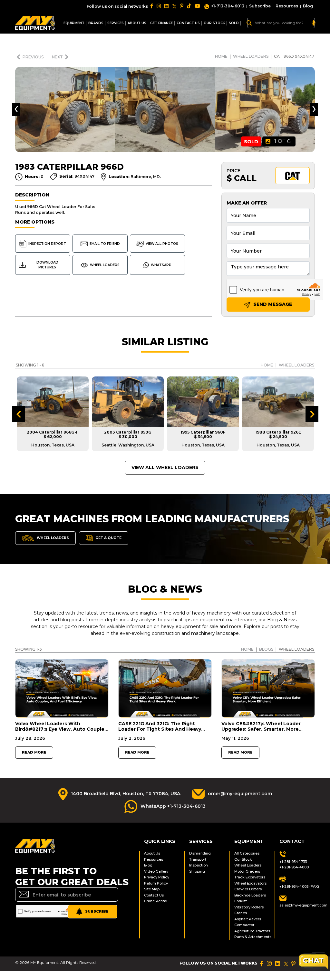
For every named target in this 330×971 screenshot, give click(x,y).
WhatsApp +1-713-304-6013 (173, 806)
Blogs (266, 649)
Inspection (198, 865)
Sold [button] (234, 23)
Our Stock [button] (214, 23)
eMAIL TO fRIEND (105, 244)
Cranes (240, 913)
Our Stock (243, 859)
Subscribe (260, 6)
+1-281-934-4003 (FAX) (297, 886)
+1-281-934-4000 (294, 867)
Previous (33, 57)
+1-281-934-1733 (293, 861)
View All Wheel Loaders (165, 467)
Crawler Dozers (248, 889)
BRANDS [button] (95, 23)
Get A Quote (107, 538)
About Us (137, 23)
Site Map (152, 889)
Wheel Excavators (250, 883)
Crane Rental (155, 901)
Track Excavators (249, 877)
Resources (287, 6)
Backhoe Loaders (250, 895)
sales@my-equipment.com (297, 905)
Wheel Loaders (250, 56)
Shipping (197, 871)
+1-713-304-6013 (227, 6)
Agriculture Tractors (252, 931)
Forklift (240, 901)
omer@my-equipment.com (240, 793)
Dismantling (200, 853)
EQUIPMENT (73, 23)
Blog (308, 6)
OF (282, 141)
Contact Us (154, 895)
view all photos (162, 244)
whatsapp (161, 265)
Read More (34, 752)
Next (57, 57)
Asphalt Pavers (247, 919)
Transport (197, 859)
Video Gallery (156, 871)
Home (221, 56)
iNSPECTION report (47, 244)
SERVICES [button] (115, 23)
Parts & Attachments (252, 937)
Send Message (272, 304)
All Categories (246, 853)
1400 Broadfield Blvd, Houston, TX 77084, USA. (126, 793)
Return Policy (156, 883)
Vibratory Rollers (249, 907)
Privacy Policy (156, 877)
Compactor (244, 925)
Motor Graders (247, 871)
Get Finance (161, 23)
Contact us (188, 23)
